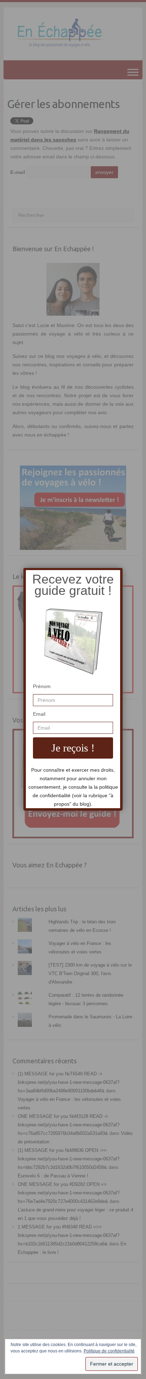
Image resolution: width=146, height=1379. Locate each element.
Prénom (42, 686)
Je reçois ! (73, 748)
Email (39, 714)
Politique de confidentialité (109, 1351)
